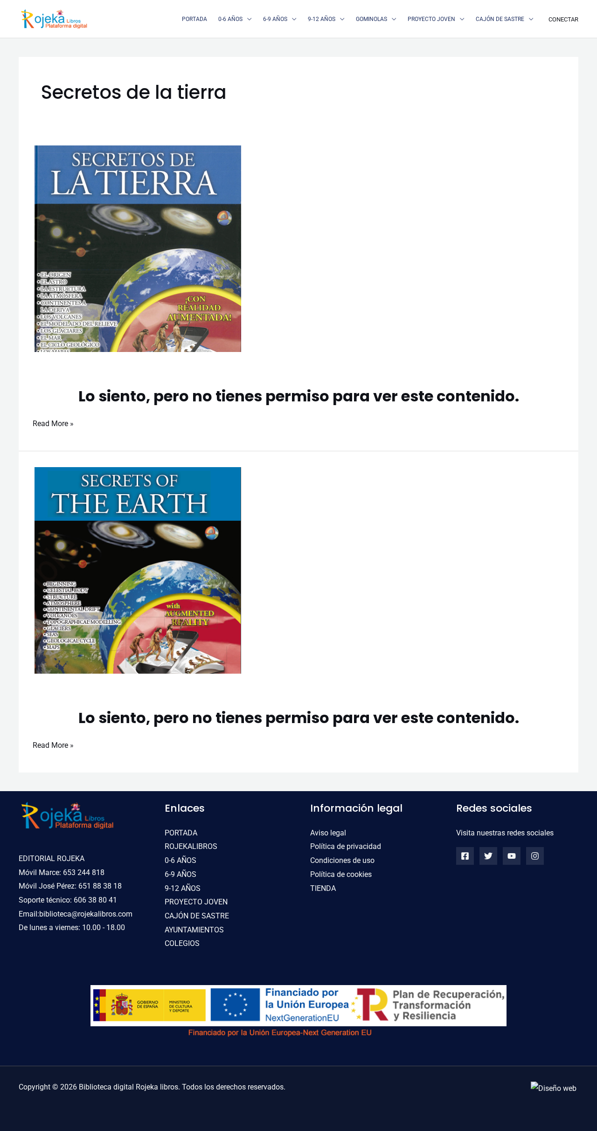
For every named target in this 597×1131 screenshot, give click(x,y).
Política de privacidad (345, 846)
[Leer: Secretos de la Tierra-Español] (138, 248)
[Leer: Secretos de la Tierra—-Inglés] (138, 570)
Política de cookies (341, 874)
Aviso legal (328, 832)
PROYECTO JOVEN (196, 901)
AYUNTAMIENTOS (194, 929)
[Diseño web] (553, 1087)
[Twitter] (488, 856)
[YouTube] (512, 856)
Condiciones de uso (342, 860)
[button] (247, 19)
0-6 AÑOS (180, 860)
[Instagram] (535, 856)
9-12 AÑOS (183, 888)
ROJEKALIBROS (191, 846)
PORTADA (181, 832)
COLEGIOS (182, 943)
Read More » (53, 422)
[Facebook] (465, 856)
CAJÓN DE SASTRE (197, 915)
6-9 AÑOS (180, 874)
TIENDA (323, 888)
